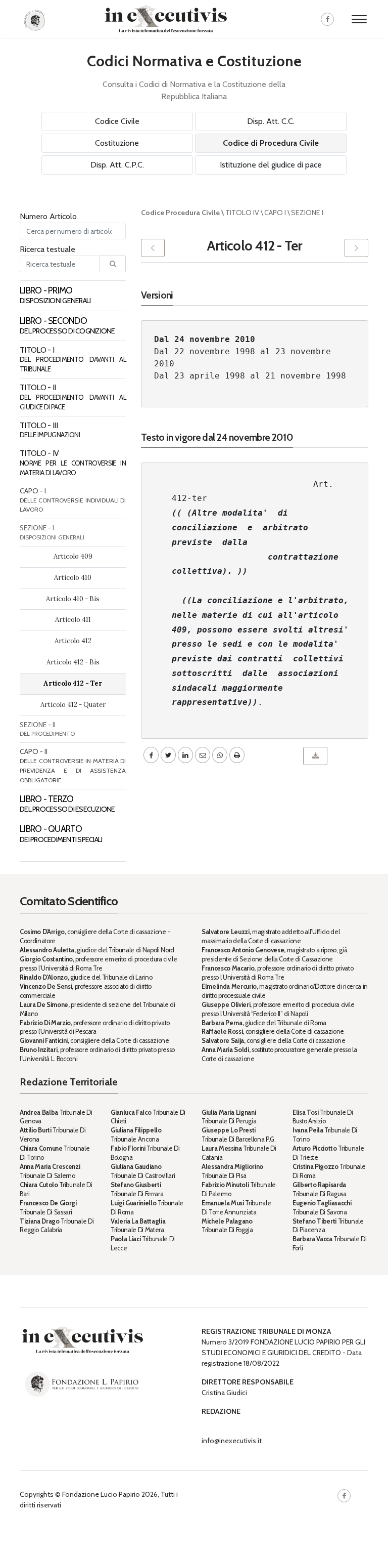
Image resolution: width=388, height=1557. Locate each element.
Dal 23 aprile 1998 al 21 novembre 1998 (250, 376)
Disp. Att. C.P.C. (117, 165)
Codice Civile (117, 121)
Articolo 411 (73, 619)
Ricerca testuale (47, 249)
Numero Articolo (48, 216)
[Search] (113, 264)
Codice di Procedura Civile (271, 143)
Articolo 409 (73, 556)
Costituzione (117, 143)
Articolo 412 (73, 641)
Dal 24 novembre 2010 (204, 339)
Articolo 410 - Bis (73, 599)
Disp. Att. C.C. (271, 121)
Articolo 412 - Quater (73, 704)
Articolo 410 (72, 577)
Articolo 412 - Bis (73, 662)
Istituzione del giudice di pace (271, 165)
